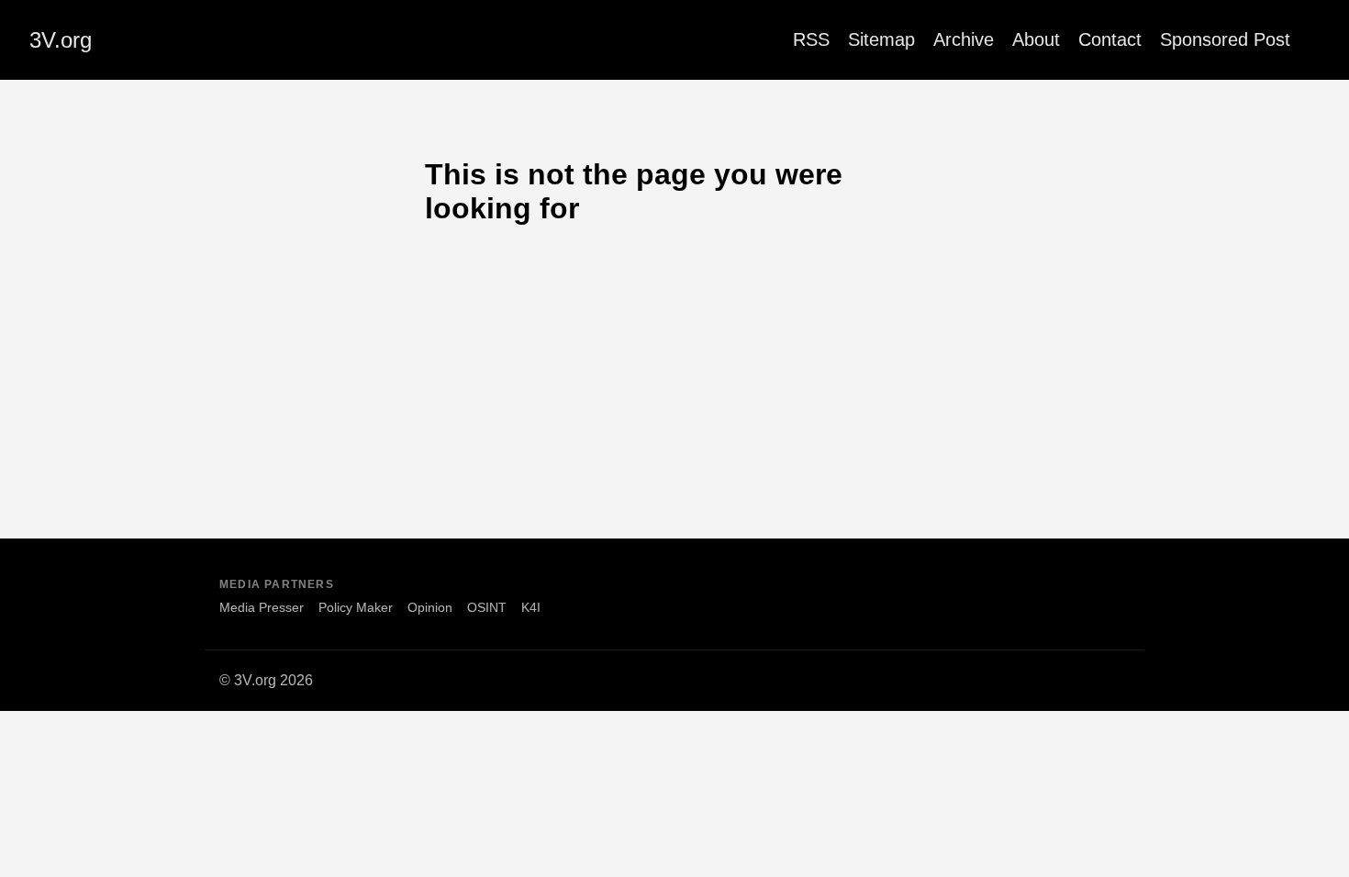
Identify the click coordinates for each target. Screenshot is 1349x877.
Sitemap (881, 39)
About (1036, 39)
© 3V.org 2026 (266, 680)
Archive (963, 39)
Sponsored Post (1225, 39)
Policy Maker (355, 607)
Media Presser (261, 607)
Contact (1110, 39)
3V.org (60, 40)
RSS (811, 39)
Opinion (429, 607)
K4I (531, 607)
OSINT (487, 607)
